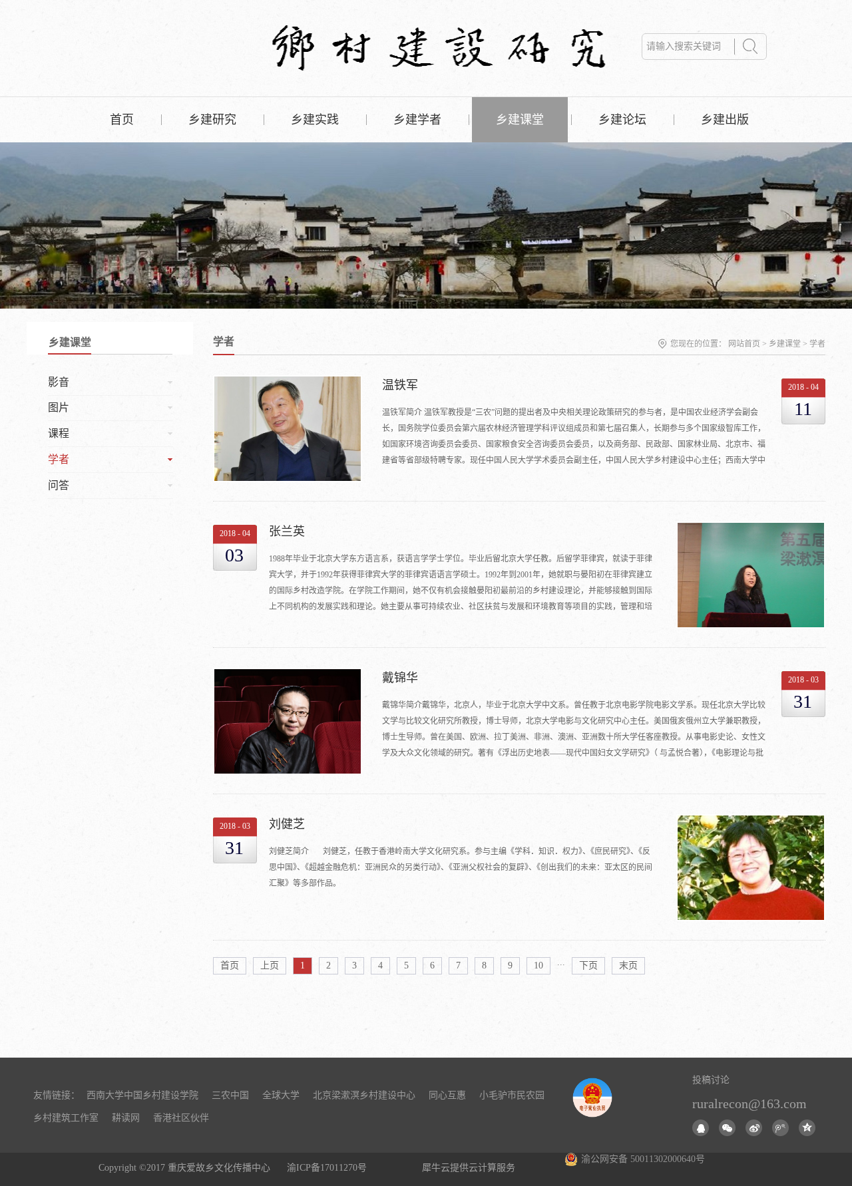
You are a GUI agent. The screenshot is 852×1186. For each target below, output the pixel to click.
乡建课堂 (785, 344)
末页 (628, 965)
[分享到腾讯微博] (780, 1127)
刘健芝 (287, 824)
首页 (122, 119)
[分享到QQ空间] (807, 1127)
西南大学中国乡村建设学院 (142, 1095)
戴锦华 (400, 677)
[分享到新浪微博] (754, 1127)
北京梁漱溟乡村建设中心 (364, 1095)
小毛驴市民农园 (511, 1095)
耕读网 (126, 1118)
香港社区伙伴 (181, 1118)
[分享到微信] (727, 1127)
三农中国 (230, 1095)
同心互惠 (447, 1095)
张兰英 (287, 531)
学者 (817, 344)
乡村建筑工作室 (66, 1118)
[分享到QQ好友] (700, 1127)
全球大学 (281, 1095)
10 (538, 965)
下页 (588, 965)
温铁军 (400, 385)
